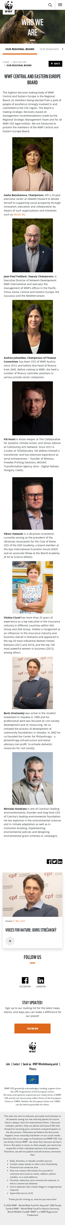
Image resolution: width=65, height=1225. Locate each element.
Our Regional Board (19, 49)
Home (6, 62)
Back (57, 63)
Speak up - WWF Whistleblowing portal (40, 1063)
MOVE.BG (19, 214)
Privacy (32, 1068)
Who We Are (19, 62)
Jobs (8, 1063)
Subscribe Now (32, 1028)
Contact (16, 1063)
